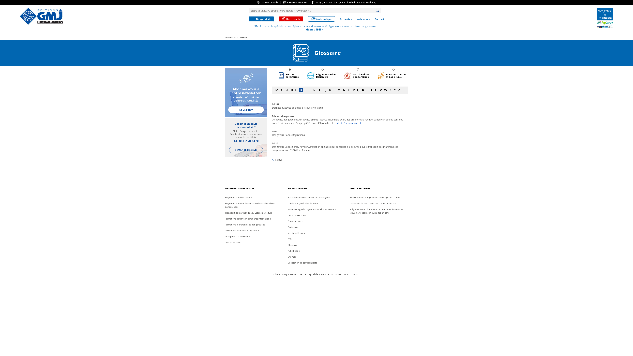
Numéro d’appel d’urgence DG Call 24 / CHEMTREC (312, 209)
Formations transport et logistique (242, 230)
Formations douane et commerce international (248, 218)
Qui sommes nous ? (297, 215)
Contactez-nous (233, 242)
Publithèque (294, 250)
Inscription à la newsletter (238, 236)
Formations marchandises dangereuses (245, 224)
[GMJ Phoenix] (41, 16)
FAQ (290, 238)
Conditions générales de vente (303, 203)
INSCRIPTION (246, 109)
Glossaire (292, 244)
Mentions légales (296, 233)
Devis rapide (291, 19)
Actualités (346, 19)
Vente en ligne (321, 19)
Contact (379, 19)
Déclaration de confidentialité (302, 262)
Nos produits (261, 19)
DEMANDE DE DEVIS (246, 149)
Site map (292, 256)
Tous (278, 90)
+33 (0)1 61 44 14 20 (246, 141)
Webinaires (363, 19)
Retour (278, 159)
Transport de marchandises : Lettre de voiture (373, 203)
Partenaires (294, 227)
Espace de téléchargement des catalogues (309, 197)
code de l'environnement (348, 123)
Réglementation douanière (238, 197)
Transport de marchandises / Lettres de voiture (248, 212)
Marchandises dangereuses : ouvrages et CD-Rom (375, 197)
